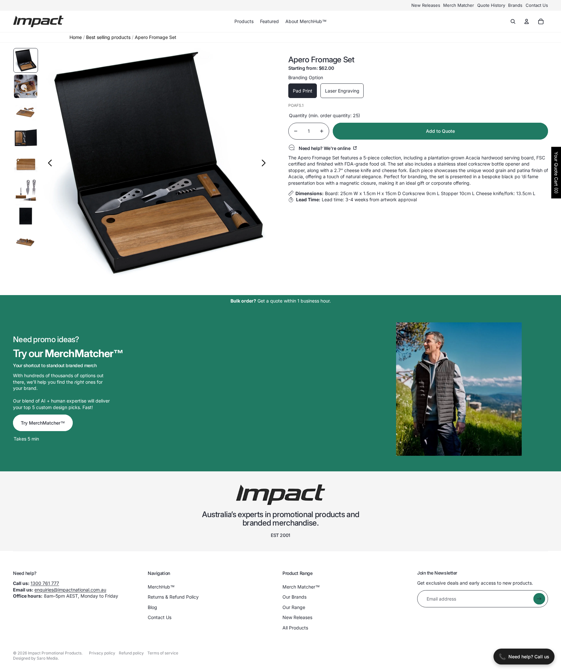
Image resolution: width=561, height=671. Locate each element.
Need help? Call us (524, 656)
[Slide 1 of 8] (25, 60)
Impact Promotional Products (54, 653)
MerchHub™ (161, 587)
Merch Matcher (458, 5)
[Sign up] (539, 599)
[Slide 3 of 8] (25, 112)
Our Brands (294, 597)
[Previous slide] (48, 163)
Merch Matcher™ (301, 587)
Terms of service (162, 653)
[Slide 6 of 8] (25, 190)
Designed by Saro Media (35, 658)
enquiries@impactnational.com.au (70, 589)
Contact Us (537, 5)
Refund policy (131, 653)
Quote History (491, 5)
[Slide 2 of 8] (25, 86)
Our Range (293, 607)
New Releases (425, 5)
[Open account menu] (526, 21)
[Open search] (513, 21)
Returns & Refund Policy (173, 597)
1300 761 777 (45, 583)
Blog (152, 607)
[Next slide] (265, 163)
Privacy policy (102, 653)
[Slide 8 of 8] (25, 242)
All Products (295, 627)
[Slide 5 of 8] (25, 164)
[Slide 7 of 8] (25, 216)
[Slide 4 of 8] (25, 138)
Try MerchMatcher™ (43, 423)
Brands (515, 5)
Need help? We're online (325, 148)
